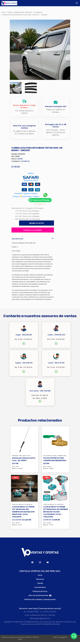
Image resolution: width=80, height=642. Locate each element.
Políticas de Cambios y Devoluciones (40, 599)
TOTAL (20, 525)
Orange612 (63, 637)
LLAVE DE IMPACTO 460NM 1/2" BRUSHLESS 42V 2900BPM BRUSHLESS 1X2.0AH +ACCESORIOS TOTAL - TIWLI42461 (55, 512)
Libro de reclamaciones (39, 595)
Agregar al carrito (36, 223)
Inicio (3, 12)
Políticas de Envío (40, 591)
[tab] (32, 238)
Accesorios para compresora (54, 455)
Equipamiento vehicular (23, 12)
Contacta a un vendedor (32, 230)
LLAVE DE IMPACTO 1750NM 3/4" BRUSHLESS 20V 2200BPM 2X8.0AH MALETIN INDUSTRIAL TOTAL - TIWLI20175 (23, 512)
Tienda (9, 12)
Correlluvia (37, 12)
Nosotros (40, 579)
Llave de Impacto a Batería (22, 504)
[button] (74, 636)
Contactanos (40, 587)
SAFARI (20, 159)
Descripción (17, 239)
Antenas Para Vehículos (21, 455)
